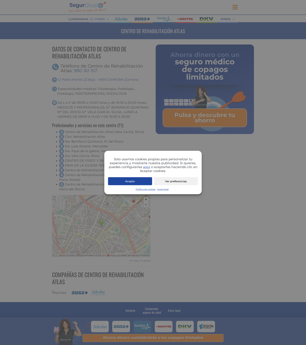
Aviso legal (163, 189)
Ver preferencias (176, 181)
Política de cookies (145, 189)
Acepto (130, 181)
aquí (146, 167)
